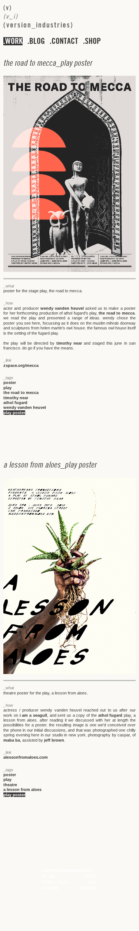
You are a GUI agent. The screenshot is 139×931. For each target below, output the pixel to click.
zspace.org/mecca (21, 365)
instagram (88, 888)
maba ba (11, 740)
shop (93, 41)
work (14, 41)
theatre (10, 784)
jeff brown (54, 740)
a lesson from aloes (22, 789)
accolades (51, 888)
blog (37, 41)
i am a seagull (33, 715)
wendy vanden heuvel (62, 308)
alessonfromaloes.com (25, 757)
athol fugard (15, 402)
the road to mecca (116, 313)
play (7, 387)
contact (65, 41)
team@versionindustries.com (67, 870)
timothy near (69, 343)
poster (9, 382)
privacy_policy (55, 882)
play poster (14, 412)
